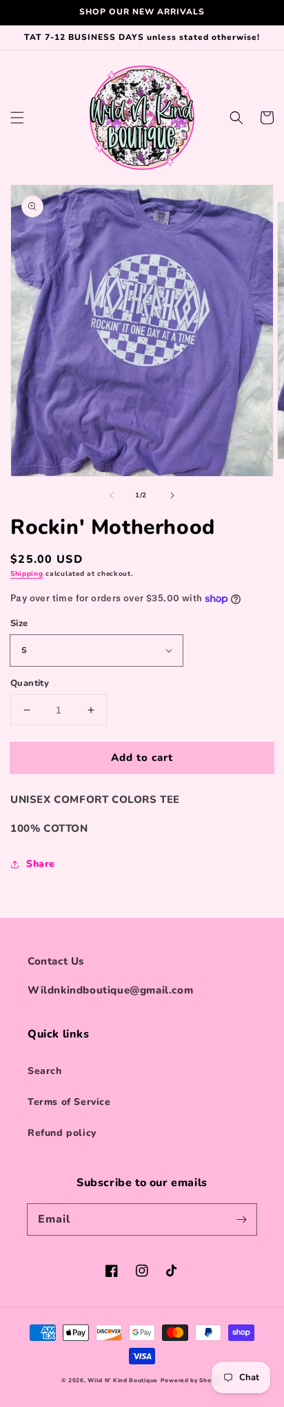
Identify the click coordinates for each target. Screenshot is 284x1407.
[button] (17, 118)
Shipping (26, 574)
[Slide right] (172, 495)
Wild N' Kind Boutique (123, 1380)
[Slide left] (112, 495)
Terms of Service (69, 1101)
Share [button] (40, 863)
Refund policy (62, 1132)
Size (19, 623)
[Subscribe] (241, 1219)
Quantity (29, 683)
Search (45, 1070)
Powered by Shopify (192, 1380)
